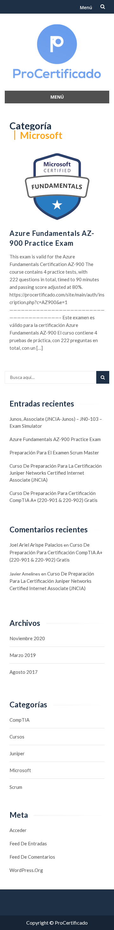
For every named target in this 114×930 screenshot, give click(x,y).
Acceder (18, 830)
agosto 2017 (24, 672)
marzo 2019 (23, 655)
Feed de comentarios (32, 857)
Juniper (17, 753)
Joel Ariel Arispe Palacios (36, 545)
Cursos (17, 736)
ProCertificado (71, 923)
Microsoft (20, 770)
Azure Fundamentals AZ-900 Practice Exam (55, 439)
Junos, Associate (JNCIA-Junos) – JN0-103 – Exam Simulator (56, 422)
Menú (86, 7)
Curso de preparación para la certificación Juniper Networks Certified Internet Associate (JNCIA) (56, 473)
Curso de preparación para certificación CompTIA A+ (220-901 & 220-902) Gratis (54, 496)
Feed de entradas (28, 843)
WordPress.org (26, 870)
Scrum (16, 787)
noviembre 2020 (27, 638)
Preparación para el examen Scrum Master (54, 452)
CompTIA (19, 720)
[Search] (102, 377)
